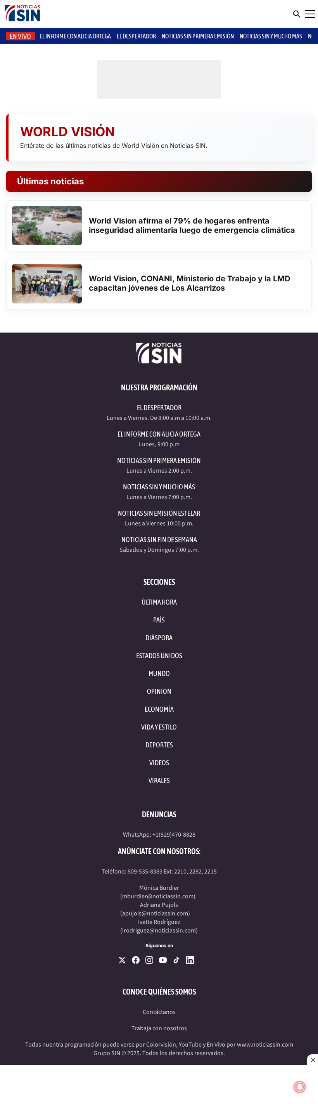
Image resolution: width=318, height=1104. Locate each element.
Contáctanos (159, 1012)
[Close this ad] (312, 1059)
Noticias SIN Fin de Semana (159, 540)
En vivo (20, 36)
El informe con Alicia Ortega (75, 36)
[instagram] (149, 960)
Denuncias (159, 814)
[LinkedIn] (190, 960)
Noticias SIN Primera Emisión (198, 36)
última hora (159, 602)
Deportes (159, 745)
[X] (122, 960)
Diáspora (159, 638)
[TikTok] (176, 960)
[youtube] (163, 960)
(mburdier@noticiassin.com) (157, 896)
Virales (159, 780)
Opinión (159, 691)
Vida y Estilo (159, 727)
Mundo (159, 673)
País (159, 620)
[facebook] (136, 960)
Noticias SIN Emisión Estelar (159, 513)
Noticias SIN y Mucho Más (271, 36)
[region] (159, 1084)
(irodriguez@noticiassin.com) (159, 930)
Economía (159, 709)
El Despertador (136, 36)
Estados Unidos (159, 656)
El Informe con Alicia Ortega (159, 434)
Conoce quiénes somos (159, 991)
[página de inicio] (22, 14)
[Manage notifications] (300, 1087)
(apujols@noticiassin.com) (155, 913)
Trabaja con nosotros (159, 1028)
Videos (159, 763)
